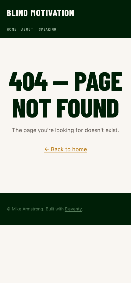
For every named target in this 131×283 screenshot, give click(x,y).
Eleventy (73, 208)
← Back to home (65, 149)
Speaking (48, 29)
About (27, 29)
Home (11, 29)
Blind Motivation (41, 12)
